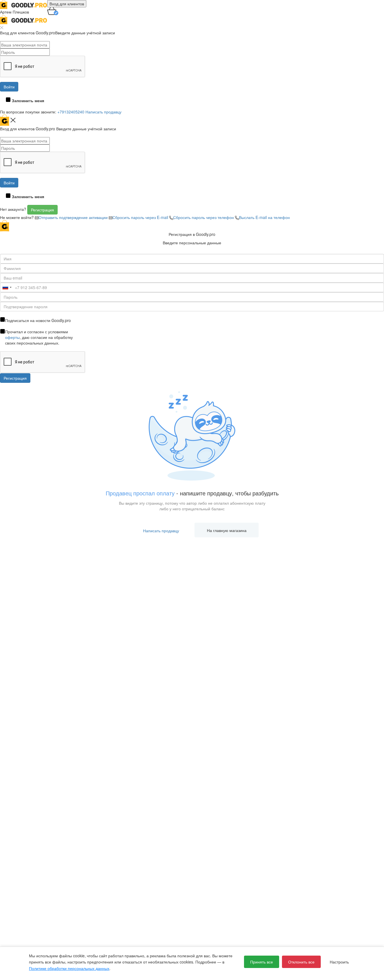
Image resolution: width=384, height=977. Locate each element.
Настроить (339, 962)
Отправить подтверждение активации (74, 217)
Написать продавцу (103, 112)
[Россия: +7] (6, 287)
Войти (9, 87)
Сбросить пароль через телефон (204, 217)
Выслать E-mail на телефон (264, 217)
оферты (12, 337)
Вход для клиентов (66, 3)
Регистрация (42, 210)
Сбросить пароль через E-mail (140, 217)
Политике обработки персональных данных (69, 968)
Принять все (261, 962)
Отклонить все (301, 962)
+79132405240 (70, 112)
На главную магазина (227, 530)
